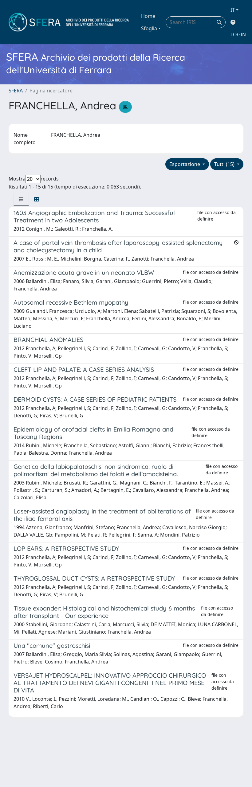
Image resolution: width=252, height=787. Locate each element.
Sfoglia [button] (149, 28)
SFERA (16, 90)
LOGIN (238, 34)
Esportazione (185, 164)
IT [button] (232, 9)
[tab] (21, 199)
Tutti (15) (225, 164)
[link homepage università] (69, 22)
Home (148, 16)
